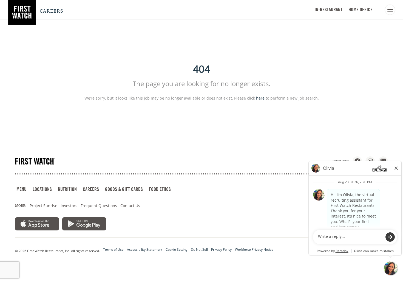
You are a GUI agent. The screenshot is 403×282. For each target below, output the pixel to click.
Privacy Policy (221, 249)
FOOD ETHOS (160, 189)
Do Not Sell (199, 249)
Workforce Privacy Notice (254, 249)
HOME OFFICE (360, 9)
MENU (21, 189)
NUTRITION (67, 189)
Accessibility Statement (144, 249)
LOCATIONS (42, 189)
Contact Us (130, 205)
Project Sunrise (43, 205)
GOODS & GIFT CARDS (124, 189)
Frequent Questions (99, 205)
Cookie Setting (177, 249)
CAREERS (91, 189)
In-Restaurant (328, 9)
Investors (69, 205)
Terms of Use (113, 249)
